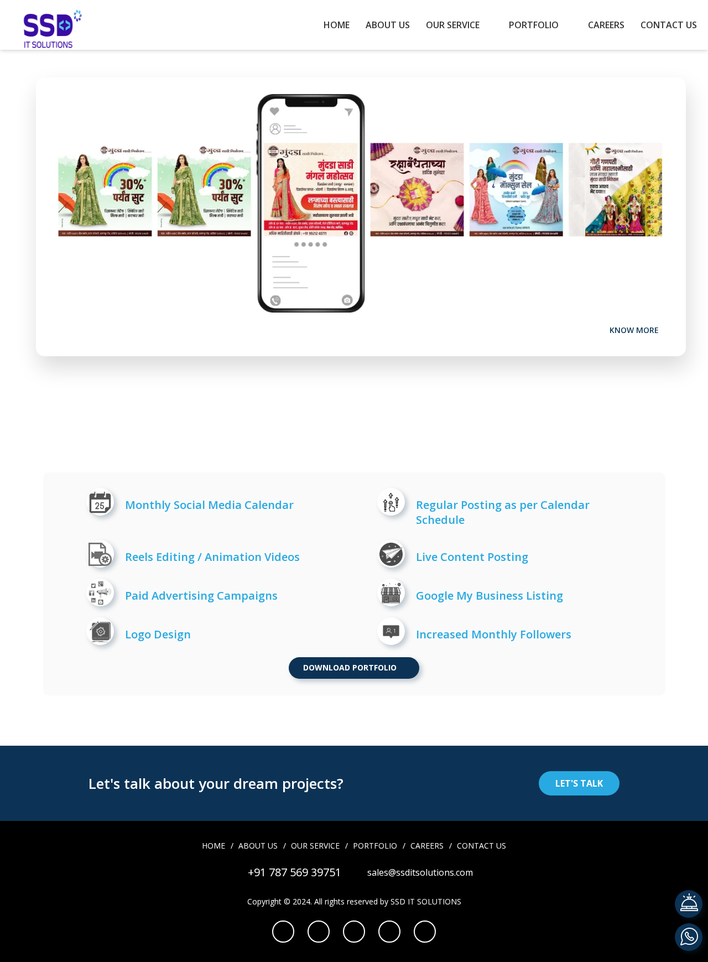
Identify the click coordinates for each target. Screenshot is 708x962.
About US (388, 25)
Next (666, 99)
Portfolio (534, 25)
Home (337, 25)
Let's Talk (579, 783)
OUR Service (453, 25)
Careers (606, 25)
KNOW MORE (635, 330)
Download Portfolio (351, 667)
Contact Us (669, 25)
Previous (650, 99)
